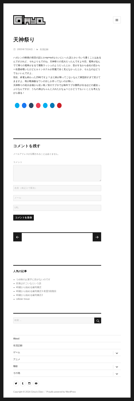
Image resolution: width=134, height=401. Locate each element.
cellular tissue (23, 299)
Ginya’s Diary (37, 392)
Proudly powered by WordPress (61, 392)
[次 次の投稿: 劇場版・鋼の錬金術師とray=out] (17, 237)
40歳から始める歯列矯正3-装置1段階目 (36, 291)
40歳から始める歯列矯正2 (29, 295)
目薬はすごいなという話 (28, 283)
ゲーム (16, 352)
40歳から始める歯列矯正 (29, 287)
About (16, 339)
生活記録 (44, 49)
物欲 (15, 366)
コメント (17, 162)
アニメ (16, 359)
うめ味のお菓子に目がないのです (33, 279)
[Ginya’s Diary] (29, 19)
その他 (16, 373)
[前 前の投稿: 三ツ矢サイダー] (97, 237)
